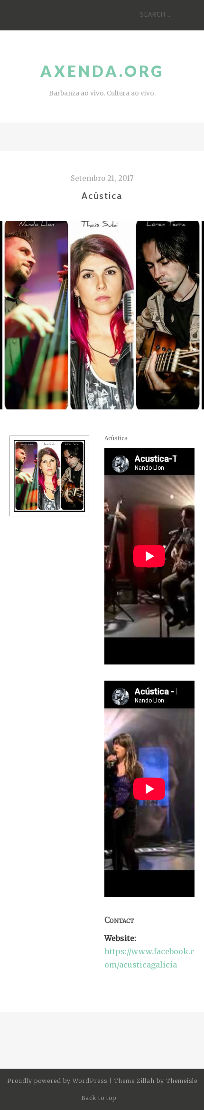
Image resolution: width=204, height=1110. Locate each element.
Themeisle (181, 1080)
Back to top (99, 1097)
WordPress (90, 1080)
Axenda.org (102, 71)
